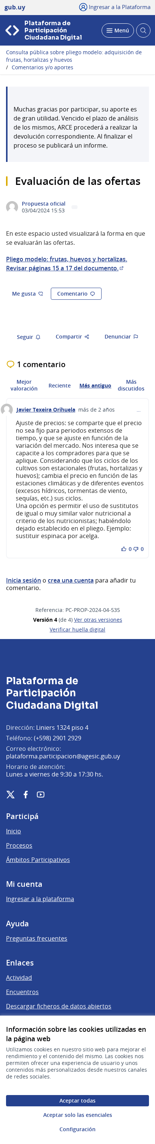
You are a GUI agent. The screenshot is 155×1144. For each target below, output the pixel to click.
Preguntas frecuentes (36, 938)
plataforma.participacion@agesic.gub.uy (63, 756)
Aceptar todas (77, 1100)
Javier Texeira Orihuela (46, 409)
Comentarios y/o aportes (42, 67)
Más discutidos (131, 385)
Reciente (60, 385)
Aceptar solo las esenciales (77, 1114)
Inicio (13, 831)
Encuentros (22, 992)
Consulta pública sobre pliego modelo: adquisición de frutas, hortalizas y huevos (74, 56)
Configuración (77, 1129)
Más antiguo (95, 385)
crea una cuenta (71, 580)
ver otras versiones (98, 619)
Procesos (19, 845)
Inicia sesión (23, 580)
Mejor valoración (24, 385)
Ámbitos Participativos (38, 860)
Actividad (19, 977)
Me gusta (24, 293)
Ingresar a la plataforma (40, 899)
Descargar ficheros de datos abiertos (58, 1006)
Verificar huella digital (77, 629)
